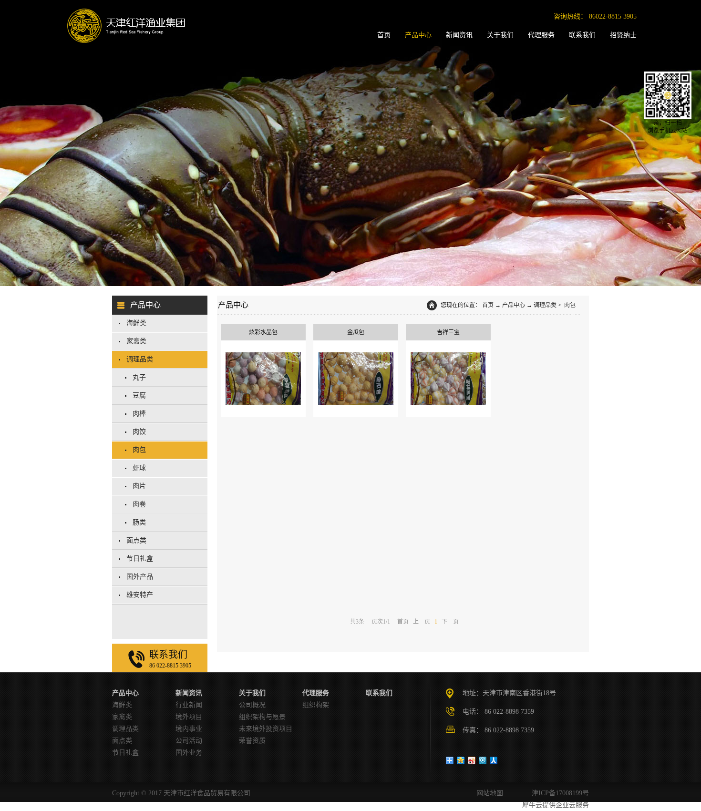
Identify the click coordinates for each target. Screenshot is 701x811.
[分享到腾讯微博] (483, 760)
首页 (488, 305)
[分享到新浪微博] (472, 760)
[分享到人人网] (494, 760)
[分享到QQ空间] (461, 760)
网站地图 (488, 793)
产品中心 (513, 305)
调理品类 (545, 305)
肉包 (569, 305)
